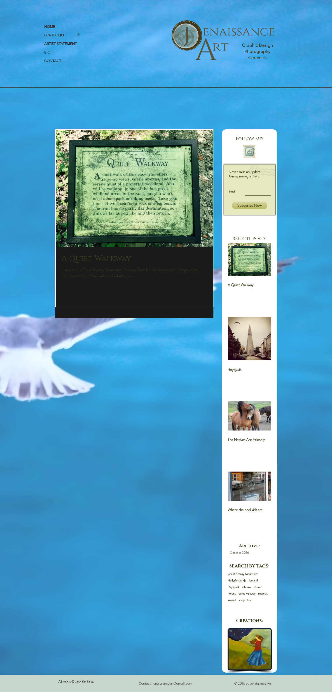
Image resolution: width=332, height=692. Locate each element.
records (263, 593)
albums (246, 587)
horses (232, 593)
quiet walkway (246, 593)
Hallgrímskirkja (237, 580)
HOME (49, 26)
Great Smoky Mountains (243, 574)
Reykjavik (233, 587)
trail (249, 600)
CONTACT (52, 61)
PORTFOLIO (54, 35)
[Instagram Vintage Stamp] (249, 151)
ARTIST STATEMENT (60, 44)
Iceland (253, 580)
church (258, 587)
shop (242, 600)
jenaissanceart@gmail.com (172, 683)
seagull (232, 600)
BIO (47, 52)
